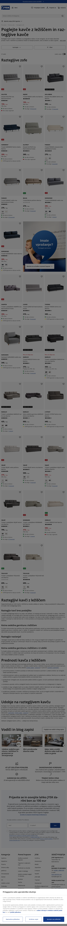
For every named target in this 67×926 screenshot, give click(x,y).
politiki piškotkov (15, 912)
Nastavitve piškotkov (13, 919)
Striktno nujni (33, 919)
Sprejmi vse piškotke (54, 919)
